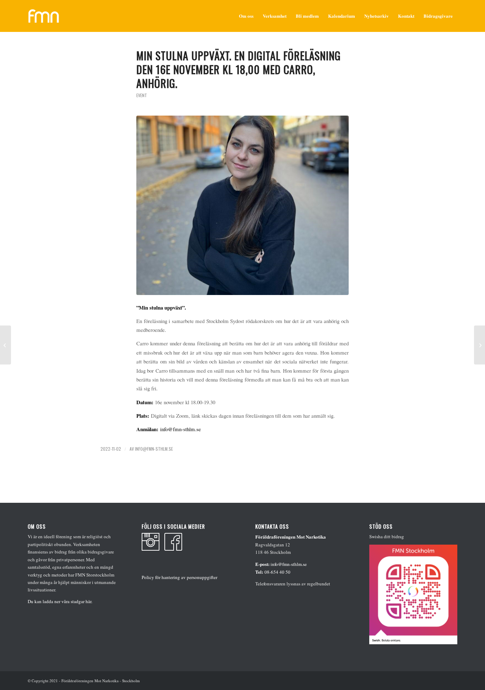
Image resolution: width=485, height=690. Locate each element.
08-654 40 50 (277, 572)
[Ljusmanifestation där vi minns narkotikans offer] (5, 345)
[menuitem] (246, 16)
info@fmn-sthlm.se (180, 429)
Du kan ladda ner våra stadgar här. (60, 601)
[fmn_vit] (44, 16)
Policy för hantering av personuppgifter (179, 577)
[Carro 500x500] (242, 205)
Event (141, 95)
